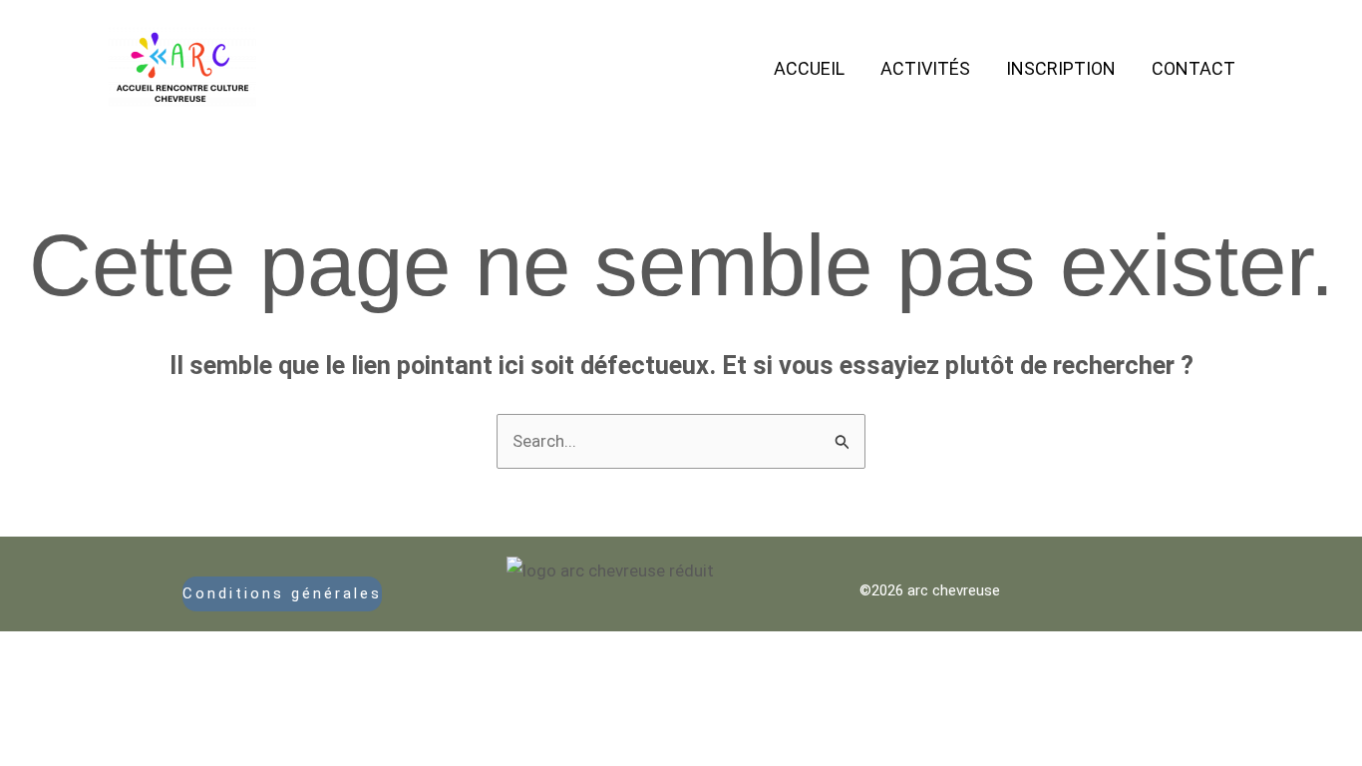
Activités (925, 68)
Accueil (809, 68)
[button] (282, 593)
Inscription (1061, 68)
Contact (1193, 68)
